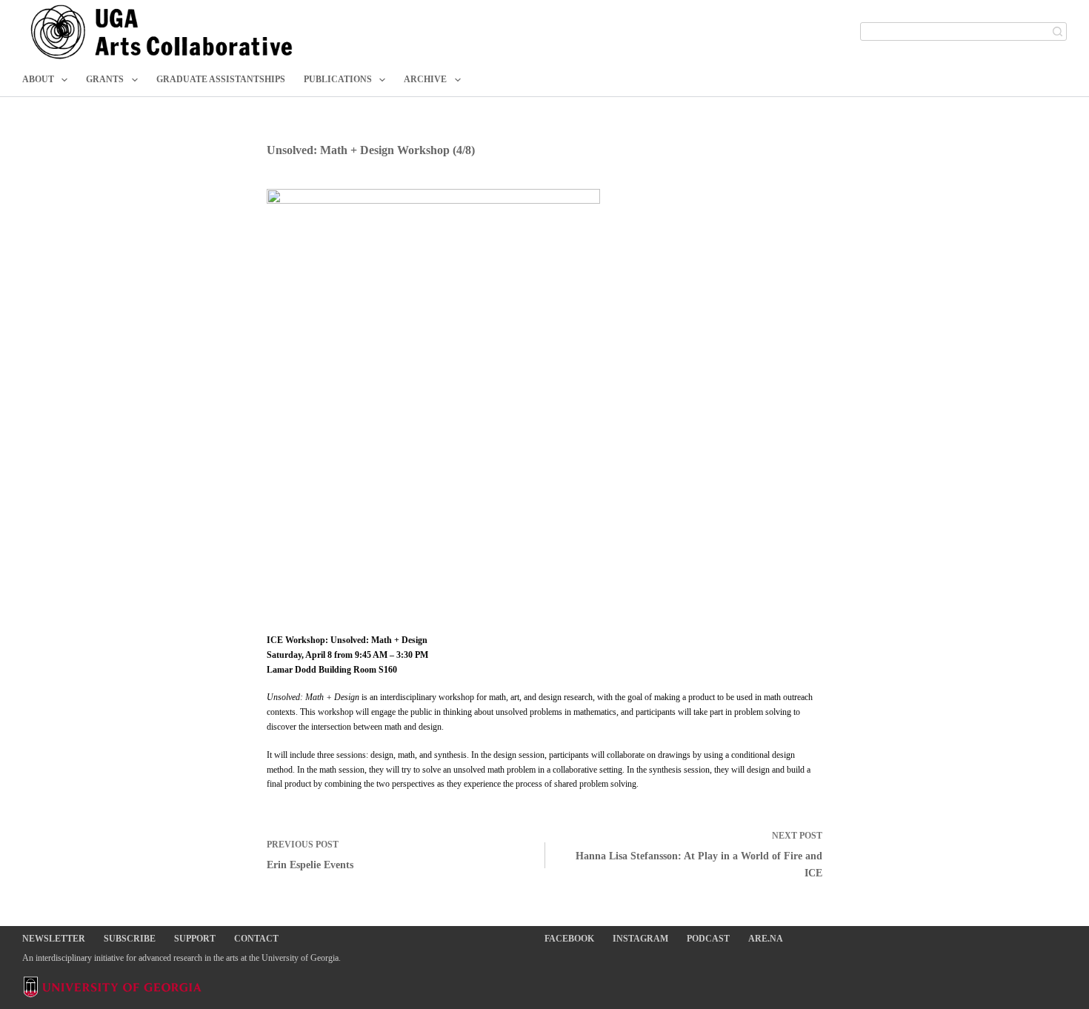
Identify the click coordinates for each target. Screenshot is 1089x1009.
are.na (765, 938)
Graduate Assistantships (220, 79)
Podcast (708, 938)
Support (195, 938)
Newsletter (53, 938)
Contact (256, 938)
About (38, 79)
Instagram (640, 938)
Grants (105, 79)
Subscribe (130, 938)
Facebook (569, 938)
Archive (425, 79)
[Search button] (1057, 31)
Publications (338, 79)
